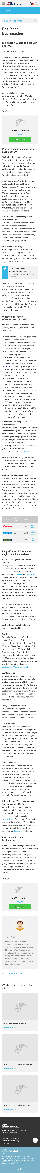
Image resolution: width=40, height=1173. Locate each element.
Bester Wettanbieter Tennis (18, 1064)
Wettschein (32, 3)
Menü (3, 3)
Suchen (36, 3)
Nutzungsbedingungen (10, 1138)
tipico (19, 574)
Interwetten (7, 819)
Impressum (6, 1143)
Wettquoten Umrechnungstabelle (17, 667)
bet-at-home (32, 574)
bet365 (8, 366)
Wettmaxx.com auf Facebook (35, 1140)
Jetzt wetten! (34, 526)
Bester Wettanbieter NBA (17, 1105)
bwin (4, 795)
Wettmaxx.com (15, 4)
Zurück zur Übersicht (13, 973)
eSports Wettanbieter (15, 1023)
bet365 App (26, 451)
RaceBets (17, 831)
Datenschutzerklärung (10, 1140)
